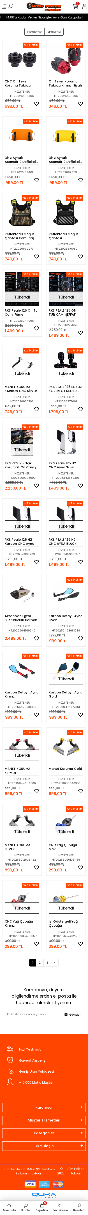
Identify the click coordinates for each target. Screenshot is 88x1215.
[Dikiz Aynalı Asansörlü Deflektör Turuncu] (22, 136)
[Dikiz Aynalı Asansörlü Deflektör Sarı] (66, 136)
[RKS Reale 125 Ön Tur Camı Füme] (22, 289)
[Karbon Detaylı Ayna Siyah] (66, 594)
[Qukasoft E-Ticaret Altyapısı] (44, 1195)
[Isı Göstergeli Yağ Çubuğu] (66, 900)
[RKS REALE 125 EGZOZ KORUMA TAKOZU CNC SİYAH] (66, 365)
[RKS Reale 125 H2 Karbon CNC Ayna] (22, 518)
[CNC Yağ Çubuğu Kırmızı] (22, 900)
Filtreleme (34, 32)
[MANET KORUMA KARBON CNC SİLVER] (22, 365)
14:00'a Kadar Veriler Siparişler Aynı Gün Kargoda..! (41, 17)
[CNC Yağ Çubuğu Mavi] (66, 823)
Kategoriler (44, 1133)
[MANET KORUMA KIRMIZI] (22, 747)
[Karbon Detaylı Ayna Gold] (66, 671)
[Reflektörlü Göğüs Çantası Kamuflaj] (22, 212)
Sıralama (54, 32)
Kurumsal (44, 1107)
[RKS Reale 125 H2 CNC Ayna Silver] (66, 441)
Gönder (75, 1014)
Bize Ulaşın (44, 1146)
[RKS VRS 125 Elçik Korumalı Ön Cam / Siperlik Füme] (22, 441)
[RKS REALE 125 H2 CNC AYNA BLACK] (66, 518)
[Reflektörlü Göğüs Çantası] (66, 212)
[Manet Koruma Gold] (66, 747)
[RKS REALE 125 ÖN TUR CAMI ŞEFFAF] (66, 289)
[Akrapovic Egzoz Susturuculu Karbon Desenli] (22, 594)
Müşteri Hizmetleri (44, 1120)
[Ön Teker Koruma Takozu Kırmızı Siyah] (66, 60)
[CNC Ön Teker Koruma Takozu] (22, 60)
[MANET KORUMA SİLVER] (22, 823)
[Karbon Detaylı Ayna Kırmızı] (22, 671)
